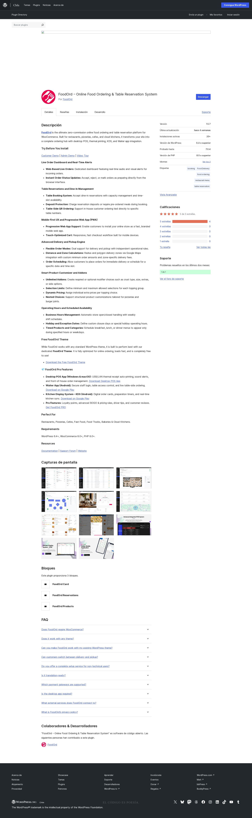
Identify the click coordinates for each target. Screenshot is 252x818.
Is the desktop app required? (56, 693)
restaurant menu (202, 180)
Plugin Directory (19, 14)
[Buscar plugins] (43, 25)
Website (82, 450)
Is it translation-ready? (53, 675)
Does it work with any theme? (57, 638)
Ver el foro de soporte (172, 278)
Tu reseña (165, 247)
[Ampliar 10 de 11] (72, 541)
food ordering (203, 174)
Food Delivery (203, 168)
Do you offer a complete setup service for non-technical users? (75, 666)
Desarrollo (99, 112)
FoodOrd (67, 99)
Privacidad (17, 789)
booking (191, 168)
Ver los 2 (207, 162)
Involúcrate (156, 775)
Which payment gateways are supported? (63, 684)
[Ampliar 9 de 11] (147, 518)
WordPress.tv (112, 789)
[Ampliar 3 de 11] (147, 471)
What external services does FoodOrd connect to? (68, 703)
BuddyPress (204, 789)
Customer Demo (50, 155)
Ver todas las (203, 247)
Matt (200, 779)
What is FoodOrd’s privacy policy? (59, 712)
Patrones (62, 789)
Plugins (61, 784)
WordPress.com (206, 775)
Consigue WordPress (235, 5)
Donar (155, 784)
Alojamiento (17, 784)
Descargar (203, 97)
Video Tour (83, 155)
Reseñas (64, 112)
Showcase (63, 775)
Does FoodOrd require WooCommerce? (62, 629)
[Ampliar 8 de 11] (109, 518)
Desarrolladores (112, 784)
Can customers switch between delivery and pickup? (69, 657)
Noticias (15, 779)
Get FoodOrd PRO (56, 407)
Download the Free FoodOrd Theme (65, 362)
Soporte (206, 112)
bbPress (202, 784)
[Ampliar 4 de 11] (72, 494)
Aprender (108, 775)
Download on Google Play (60, 389)
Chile (42, 802)
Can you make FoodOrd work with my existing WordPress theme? (76, 648)
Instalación (82, 112)
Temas (61, 779)
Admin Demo (68, 155)
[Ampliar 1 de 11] (72, 471)
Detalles (48, 112)
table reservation (202, 186)
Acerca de (17, 775)
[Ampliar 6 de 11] (147, 494)
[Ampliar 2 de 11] (109, 471)
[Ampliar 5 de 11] (109, 494)
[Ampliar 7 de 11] (72, 518)
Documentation (49, 450)
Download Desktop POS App (104, 381)
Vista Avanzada (168, 194)
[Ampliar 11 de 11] (109, 541)
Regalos (156, 789)
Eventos (155, 779)
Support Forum (68, 450)
